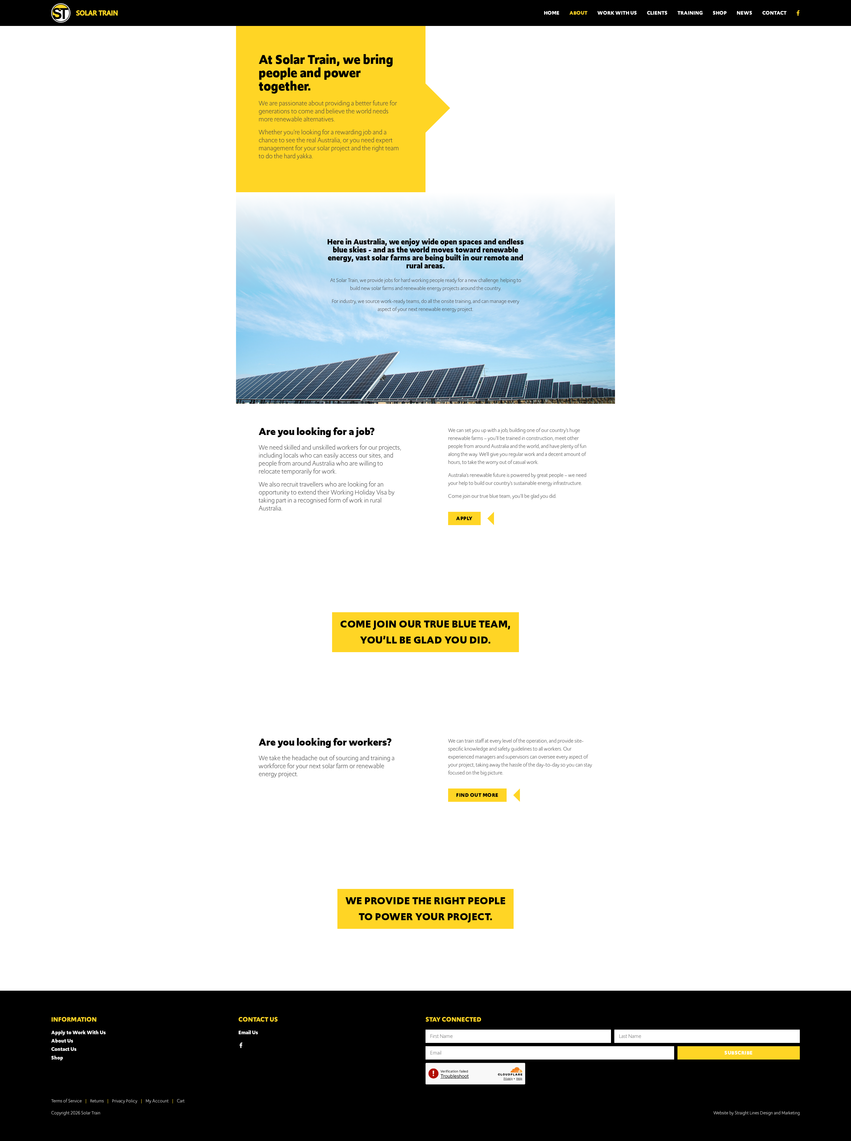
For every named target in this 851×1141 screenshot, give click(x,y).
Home (551, 13)
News (744, 13)
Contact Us (258, 1019)
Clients (657, 13)
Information (74, 1019)
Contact (774, 13)
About (578, 13)
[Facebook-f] (241, 1045)
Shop (720, 13)
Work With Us (617, 13)
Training (690, 13)
